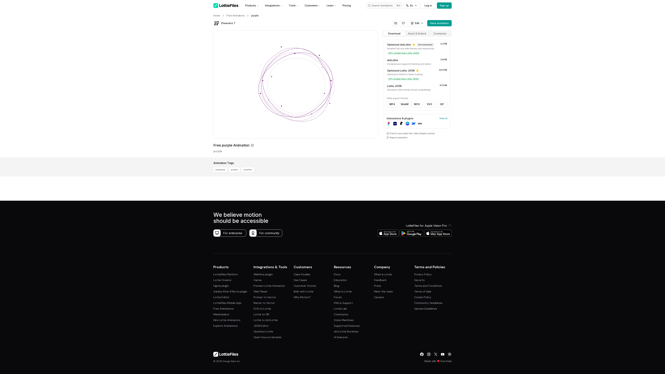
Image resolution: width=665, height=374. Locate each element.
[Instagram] (429, 354)
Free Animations (223, 308)
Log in (428, 5)
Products (250, 5)
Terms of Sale (422, 291)
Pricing (347, 5)
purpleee (220, 169)
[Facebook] (422, 354)
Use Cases (300, 280)
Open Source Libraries (268, 337)
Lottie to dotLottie (266, 320)
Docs (337, 274)
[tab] (394, 33)
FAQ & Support (343, 303)
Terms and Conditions (428, 286)
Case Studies (302, 274)
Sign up (444, 5)
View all (443, 118)
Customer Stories (305, 286)
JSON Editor (261, 326)
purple (234, 169)
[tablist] (417, 33)
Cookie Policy (422, 297)
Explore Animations (225, 326)
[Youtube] (443, 354)
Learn (330, 5)
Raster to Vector (264, 303)
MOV (417, 104)
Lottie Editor (221, 297)
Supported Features (347, 326)
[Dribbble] (449, 354)
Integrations (272, 5)
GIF (442, 104)
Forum (338, 297)
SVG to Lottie (262, 308)
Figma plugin (221, 286)
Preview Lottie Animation (269, 286)
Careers (379, 297)
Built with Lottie (303, 291)
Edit (417, 23)
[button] (216, 23)
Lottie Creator (222, 280)
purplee (248, 169)
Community (341, 314)
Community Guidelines (428, 303)
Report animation (398, 137)
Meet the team (383, 291)
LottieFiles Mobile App (227, 303)
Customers (311, 5)
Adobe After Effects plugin (230, 291)
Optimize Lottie (263, 331)
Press (377, 286)
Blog (336, 286)
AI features (341, 337)
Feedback (380, 280)
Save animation (439, 23)
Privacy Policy (423, 274)
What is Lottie (343, 291)
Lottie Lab (340, 308)
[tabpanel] (417, 97)
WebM (405, 104)
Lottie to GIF (261, 314)
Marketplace (221, 314)
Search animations (382, 5)
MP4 (392, 104)
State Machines (344, 320)
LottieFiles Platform (225, 274)
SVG (429, 104)
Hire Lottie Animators (226, 320)
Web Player (261, 291)
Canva (257, 280)
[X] (436, 354)
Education (340, 280)
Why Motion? (302, 297)
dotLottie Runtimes (346, 331)
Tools (292, 5)
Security (419, 280)
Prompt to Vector (265, 297)
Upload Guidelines (425, 308)
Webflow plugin (263, 274)
